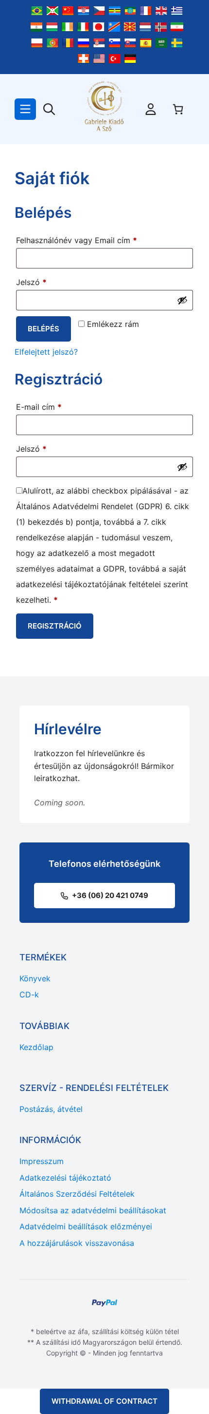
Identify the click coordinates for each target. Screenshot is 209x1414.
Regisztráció (55, 626)
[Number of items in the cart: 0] (178, 109)
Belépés (43, 328)
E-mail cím (54, 406)
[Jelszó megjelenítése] (182, 300)
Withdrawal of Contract (104, 1401)
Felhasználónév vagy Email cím (92, 240)
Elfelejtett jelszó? (46, 352)
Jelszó (47, 282)
